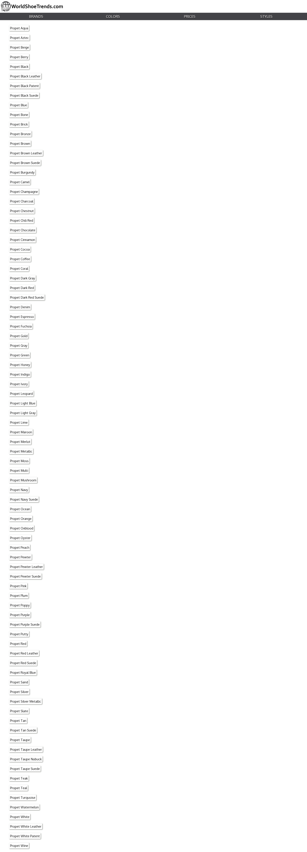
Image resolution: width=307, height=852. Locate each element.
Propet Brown (20, 143)
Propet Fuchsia (21, 326)
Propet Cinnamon (22, 240)
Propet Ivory (19, 384)
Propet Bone (19, 115)
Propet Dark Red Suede (27, 297)
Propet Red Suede (23, 663)
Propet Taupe (20, 740)
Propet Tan (18, 720)
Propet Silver (19, 692)
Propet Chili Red (21, 220)
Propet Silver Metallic (25, 701)
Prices (189, 16)
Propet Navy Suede (24, 499)
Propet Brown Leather (26, 153)
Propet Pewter (20, 557)
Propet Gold (19, 336)
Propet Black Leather (25, 76)
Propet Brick (19, 124)
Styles (266, 16)
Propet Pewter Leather (26, 567)
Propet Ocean (20, 509)
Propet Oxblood (21, 528)
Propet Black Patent (24, 86)
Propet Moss (19, 461)
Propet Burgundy (22, 172)
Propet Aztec (19, 38)
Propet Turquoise (22, 797)
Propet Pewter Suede (25, 576)
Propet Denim (20, 307)
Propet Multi (19, 470)
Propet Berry (19, 57)
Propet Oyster (20, 538)
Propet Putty (19, 634)
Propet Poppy (20, 605)
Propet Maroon (21, 432)
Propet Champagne (24, 191)
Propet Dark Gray (22, 278)
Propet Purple (20, 615)
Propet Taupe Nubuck (26, 759)
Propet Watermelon (24, 807)
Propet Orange (20, 518)
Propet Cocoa (20, 249)
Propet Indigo (20, 374)
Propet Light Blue (22, 403)
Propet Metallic (21, 451)
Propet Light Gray (23, 413)
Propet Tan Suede (23, 730)
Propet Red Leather (24, 653)
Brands (36, 16)
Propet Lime (19, 422)
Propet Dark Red (22, 288)
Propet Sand (19, 682)
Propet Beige (19, 47)
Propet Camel (20, 182)
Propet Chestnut (22, 211)
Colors (113, 16)
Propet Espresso (22, 317)
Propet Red (18, 644)
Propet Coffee (20, 259)
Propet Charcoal (21, 201)
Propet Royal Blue (23, 672)
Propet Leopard (21, 393)
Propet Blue (18, 105)
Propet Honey (20, 365)
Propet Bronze (20, 134)
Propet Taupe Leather (26, 749)
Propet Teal (18, 788)
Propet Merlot (20, 442)
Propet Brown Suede (25, 163)
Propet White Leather (25, 826)
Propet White (19, 817)
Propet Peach (19, 547)
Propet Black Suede (24, 95)
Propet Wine (19, 846)
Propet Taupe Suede (25, 769)
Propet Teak (19, 778)
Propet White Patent (25, 836)
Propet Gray (18, 345)
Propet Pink (18, 586)
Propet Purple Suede (25, 624)
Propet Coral (19, 268)
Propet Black (19, 66)
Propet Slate (19, 711)
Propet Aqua (19, 28)
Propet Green (19, 355)
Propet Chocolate (22, 230)
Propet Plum (19, 595)
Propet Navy (19, 490)
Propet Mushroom (23, 480)
